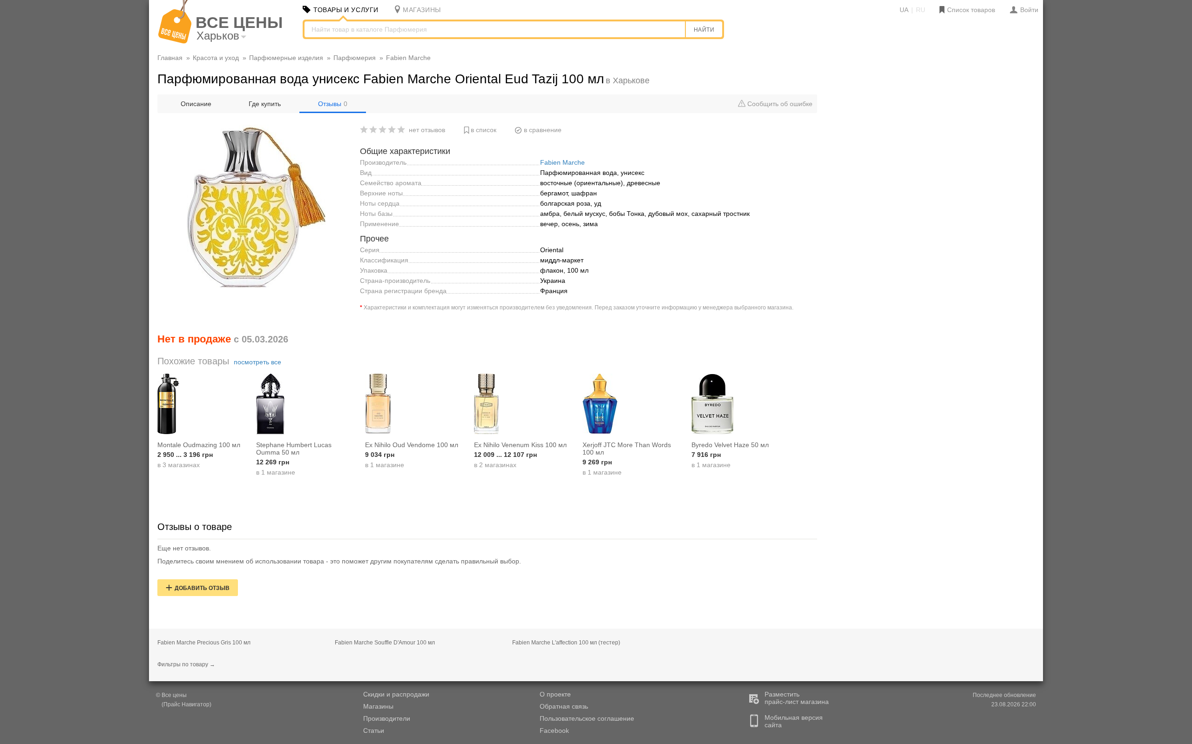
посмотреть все (257, 362)
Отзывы (332, 103)
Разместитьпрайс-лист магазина (797, 697)
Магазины (378, 706)
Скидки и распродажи (396, 694)
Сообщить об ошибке (779, 103)
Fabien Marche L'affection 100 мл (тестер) (566, 642)
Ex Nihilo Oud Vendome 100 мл (411, 445)
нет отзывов (427, 130)
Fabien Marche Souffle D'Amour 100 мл (385, 642)
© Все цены (171, 695)
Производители (386, 718)
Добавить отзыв (202, 588)
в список (483, 130)
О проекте (555, 694)
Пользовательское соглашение (587, 718)
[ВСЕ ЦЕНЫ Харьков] (174, 41)
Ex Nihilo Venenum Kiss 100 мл (520, 445)
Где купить (265, 103)
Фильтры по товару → (186, 664)
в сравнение (543, 130)
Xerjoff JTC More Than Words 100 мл (626, 448)
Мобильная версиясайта (794, 721)
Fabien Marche (562, 162)
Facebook (554, 730)
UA (904, 9)
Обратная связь (564, 706)
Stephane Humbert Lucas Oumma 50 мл (294, 448)
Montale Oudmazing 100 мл (198, 445)
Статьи (373, 730)
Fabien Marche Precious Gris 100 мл (204, 642)
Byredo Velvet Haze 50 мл (730, 445)
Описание (196, 103)
